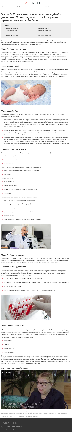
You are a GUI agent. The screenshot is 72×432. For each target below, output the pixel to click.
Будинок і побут (33, 6)
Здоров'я (16, 6)
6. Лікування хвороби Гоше (43, 33)
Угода (44, 423)
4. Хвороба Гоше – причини (43, 28)
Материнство (51, 6)
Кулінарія (21, 6)
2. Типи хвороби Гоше (10, 33)
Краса (26, 6)
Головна (2, 6)
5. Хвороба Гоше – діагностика (44, 30)
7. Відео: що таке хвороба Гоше (44, 35)
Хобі (46, 6)
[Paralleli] (32, 3)
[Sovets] (9, 423)
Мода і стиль (40, 6)
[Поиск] (70, 7)
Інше (56, 6)
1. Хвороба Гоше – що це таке (11, 28)
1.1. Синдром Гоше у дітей (11, 30)
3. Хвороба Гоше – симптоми (11, 35)
